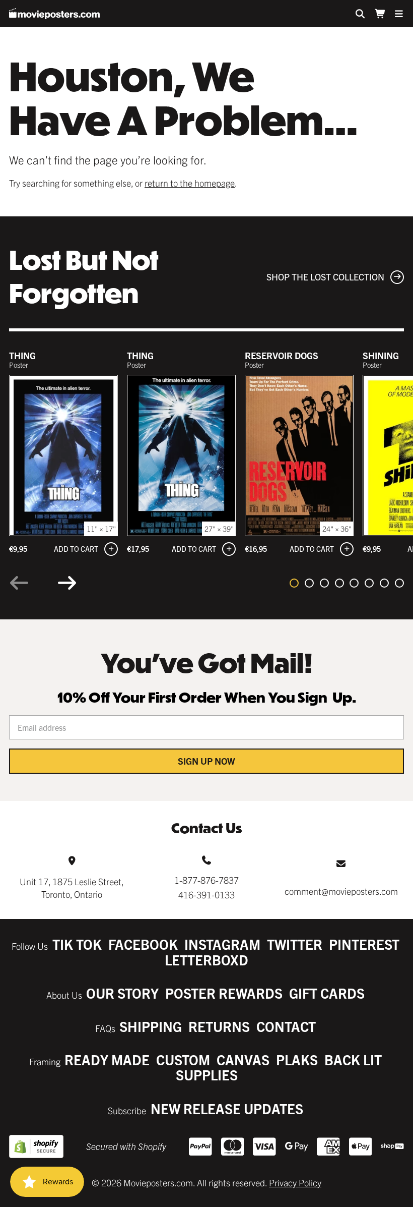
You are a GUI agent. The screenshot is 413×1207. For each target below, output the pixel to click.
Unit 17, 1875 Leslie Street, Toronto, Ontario (72, 888)
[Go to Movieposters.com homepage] (54, 13)
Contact (286, 1026)
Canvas (243, 1059)
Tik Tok (77, 944)
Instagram (222, 944)
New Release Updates (227, 1108)
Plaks (297, 1059)
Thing (22, 355)
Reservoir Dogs (281, 355)
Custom (183, 1059)
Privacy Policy (295, 1182)
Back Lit (353, 1059)
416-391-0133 (206, 894)
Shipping (150, 1026)
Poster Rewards (224, 993)
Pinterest (364, 944)
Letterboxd (206, 959)
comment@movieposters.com (341, 891)
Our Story (122, 993)
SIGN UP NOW (206, 761)
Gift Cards (327, 993)
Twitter (294, 944)
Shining (381, 355)
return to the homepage (190, 183)
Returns (219, 1026)
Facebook (143, 944)
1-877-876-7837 (206, 880)
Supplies (207, 1074)
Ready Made (107, 1059)
